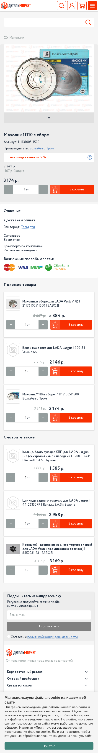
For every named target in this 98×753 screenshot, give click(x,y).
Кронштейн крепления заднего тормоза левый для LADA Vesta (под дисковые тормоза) (57, 547)
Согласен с (44, 637)
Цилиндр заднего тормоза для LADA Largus (55, 500)
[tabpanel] (49, 78)
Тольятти (28, 227)
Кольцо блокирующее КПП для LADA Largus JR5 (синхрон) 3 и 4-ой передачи (55, 454)
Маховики (16, 38)
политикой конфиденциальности (52, 637)
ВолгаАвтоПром (41, 148)
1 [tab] (49, 117)
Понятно (49, 746)
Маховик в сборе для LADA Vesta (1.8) (50, 301)
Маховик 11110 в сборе (38, 394)
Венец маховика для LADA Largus (47, 348)
